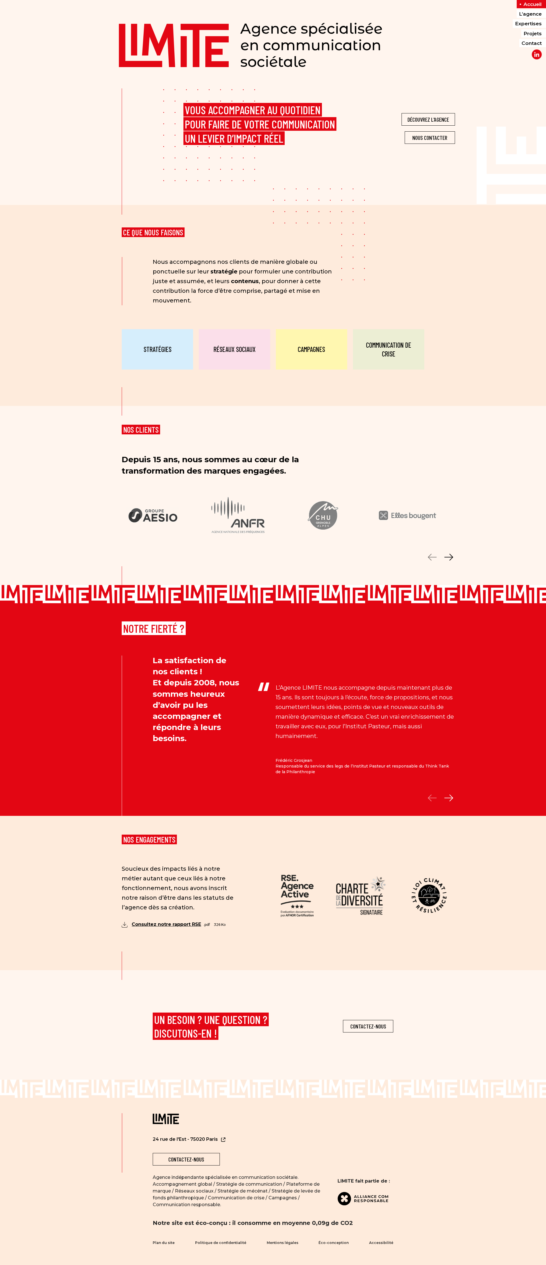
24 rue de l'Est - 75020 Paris (186, 1139)
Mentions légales (282, 1243)
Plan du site (164, 1243)
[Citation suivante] (448, 797)
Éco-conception (333, 1243)
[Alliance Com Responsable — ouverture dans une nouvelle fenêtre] (366, 1198)
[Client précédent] (432, 557)
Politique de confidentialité (220, 1243)
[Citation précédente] (432, 797)
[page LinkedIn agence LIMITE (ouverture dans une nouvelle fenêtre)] (537, 54)
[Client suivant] (448, 557)
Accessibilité (381, 1243)
